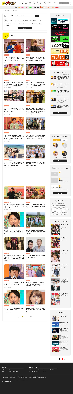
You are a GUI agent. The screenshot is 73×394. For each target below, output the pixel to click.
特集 (23, 3)
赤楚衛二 (63, 207)
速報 (10, 202)
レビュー (11, 159)
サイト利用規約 (25, 377)
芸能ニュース (7, 10)
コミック (39, 20)
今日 (56, 140)
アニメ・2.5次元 (32, 371)
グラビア (34, 20)
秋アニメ (61, 214)
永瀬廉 (57, 212)
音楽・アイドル (52, 369)
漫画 (34, 3)
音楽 (18, 20)
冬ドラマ (53, 214)
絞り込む (24, 28)
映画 (15, 20)
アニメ (26, 20)
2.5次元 (30, 20)
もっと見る (60, 112)
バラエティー (11, 20)
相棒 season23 (62, 205)
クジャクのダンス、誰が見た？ (56, 207)
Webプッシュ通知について (32, 377)
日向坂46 (57, 214)
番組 (26, 3)
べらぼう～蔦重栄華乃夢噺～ (63, 212)
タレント (30, 3)
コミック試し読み (40, 3)
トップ (19, 3)
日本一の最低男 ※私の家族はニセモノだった (59, 203)
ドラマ (6, 20)
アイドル (22, 20)
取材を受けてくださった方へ (14, 377)
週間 (64, 140)
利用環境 (20, 377)
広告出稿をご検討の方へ (5, 377)
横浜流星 (53, 205)
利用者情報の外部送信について (42, 377)
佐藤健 (64, 214)
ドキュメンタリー (12, 371)
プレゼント (47, 3)
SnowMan (57, 205)
